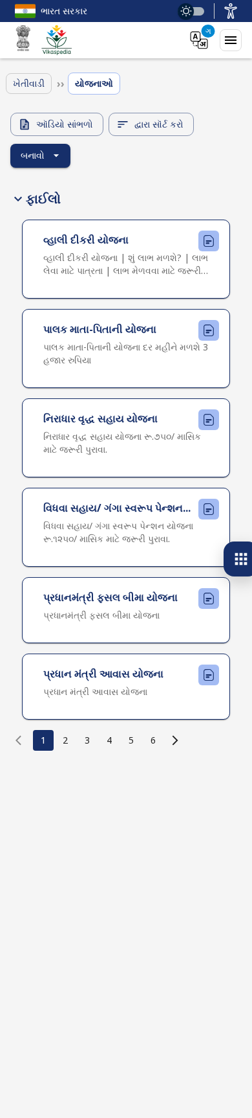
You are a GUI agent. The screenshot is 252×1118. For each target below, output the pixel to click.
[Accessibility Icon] (231, 11)
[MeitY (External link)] (23, 40)
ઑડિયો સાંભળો (64, 124)
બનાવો (33, 155)
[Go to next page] (175, 740)
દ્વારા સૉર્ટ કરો (159, 124)
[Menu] (231, 40)
